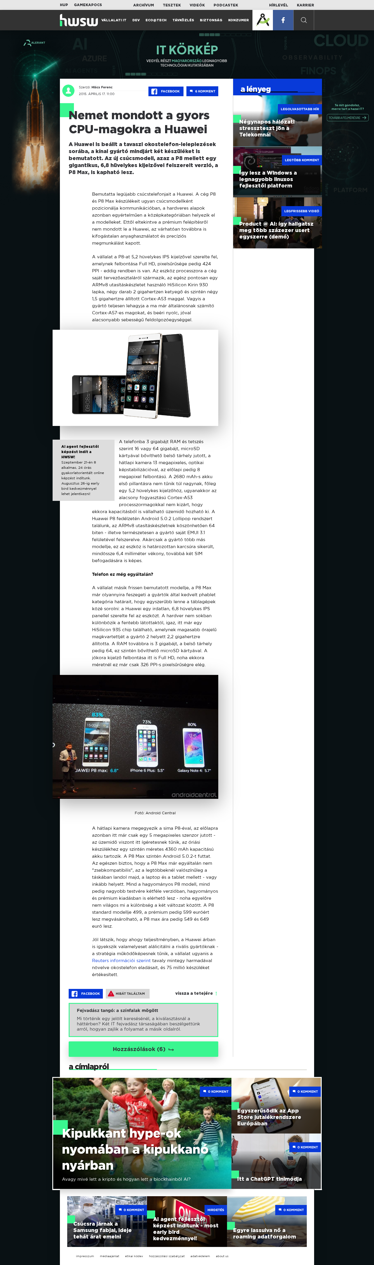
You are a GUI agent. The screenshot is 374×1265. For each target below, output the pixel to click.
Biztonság (211, 20)
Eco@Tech (156, 20)
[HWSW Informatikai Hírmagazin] (79, 20)
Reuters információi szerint (122, 960)
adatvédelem (200, 1256)
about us (222, 1256)
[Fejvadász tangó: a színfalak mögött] (143, 1020)
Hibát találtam (130, 994)
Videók (197, 5)
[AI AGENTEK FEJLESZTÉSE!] (262, 20)
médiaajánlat (109, 1256)
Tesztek (172, 5)
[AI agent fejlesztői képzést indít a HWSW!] (84, 475)
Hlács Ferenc (101, 87)
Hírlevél (278, 5)
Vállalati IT (114, 20)
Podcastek (226, 5)
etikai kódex (134, 1256)
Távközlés (183, 20)
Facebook (170, 91)
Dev (136, 20)
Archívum (143, 5)
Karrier (305, 5)
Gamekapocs (88, 5)
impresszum (85, 1256)
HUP (64, 5)
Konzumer (238, 20)
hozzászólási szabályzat (167, 1256)
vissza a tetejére (194, 994)
